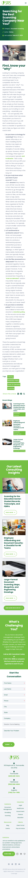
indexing (10, 377)
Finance (20, 814)
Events (8, 828)
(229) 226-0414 (14, 776)
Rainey (11, 32)
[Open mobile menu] (25, 3)
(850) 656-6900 (14, 784)
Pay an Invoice (20, 828)
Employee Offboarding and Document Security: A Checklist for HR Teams (19, 425)
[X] (24, 394)
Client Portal (20, 825)
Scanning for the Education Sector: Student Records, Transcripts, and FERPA (19, 407)
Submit (7, 744)
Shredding (8, 812)
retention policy (19, 312)
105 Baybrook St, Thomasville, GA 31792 (14, 766)
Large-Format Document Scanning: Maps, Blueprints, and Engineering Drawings (18, 444)
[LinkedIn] (18, 394)
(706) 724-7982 (14, 792)
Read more (9, 512)
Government (20, 811)
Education (20, 817)
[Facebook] (21, 394)
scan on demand (12, 278)
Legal (20, 805)
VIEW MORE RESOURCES (13, 608)
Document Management (8, 808)
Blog (7, 825)
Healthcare (20, 808)
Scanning (11, 388)
